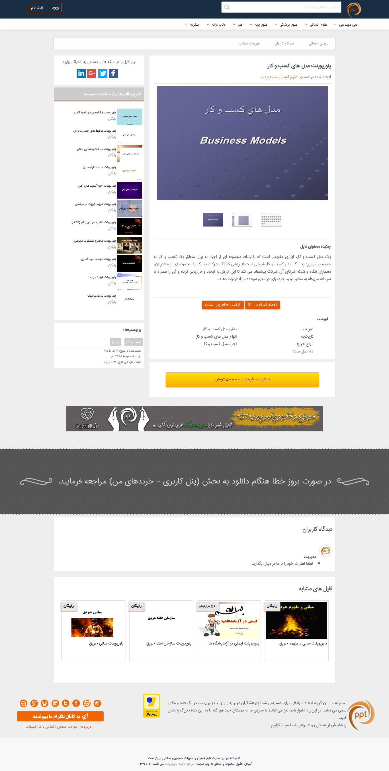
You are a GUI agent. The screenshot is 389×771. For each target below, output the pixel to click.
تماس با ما (46, 726)
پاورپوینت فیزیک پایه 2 (101, 277)
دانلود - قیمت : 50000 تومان (242, 379)
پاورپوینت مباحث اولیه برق (99, 167)
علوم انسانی (317, 24)
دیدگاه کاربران (284, 43)
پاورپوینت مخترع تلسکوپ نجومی (95, 241)
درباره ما (85, 726)
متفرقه (194, 24)
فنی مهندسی (347, 24)
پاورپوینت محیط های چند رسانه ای (94, 131)
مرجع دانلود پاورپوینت (179, 763)
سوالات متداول (67, 726)
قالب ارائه (218, 24)
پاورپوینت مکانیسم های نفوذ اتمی (95, 112)
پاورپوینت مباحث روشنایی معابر (96, 149)
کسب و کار (134, 341)
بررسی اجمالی (318, 43)
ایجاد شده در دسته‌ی (314, 77)
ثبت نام (37, 7)
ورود (55, 7)
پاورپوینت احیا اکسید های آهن (97, 186)
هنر (240, 24)
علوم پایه (260, 24)
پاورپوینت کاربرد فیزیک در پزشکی (95, 204)
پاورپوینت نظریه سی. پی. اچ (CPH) (93, 222)
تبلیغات (31, 726)
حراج (115, 341)
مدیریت (267, 77)
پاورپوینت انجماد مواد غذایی (98, 259)
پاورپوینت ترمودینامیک (101, 296)
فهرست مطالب (249, 43)
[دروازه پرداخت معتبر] (151, 716)
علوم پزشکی (288, 24)
